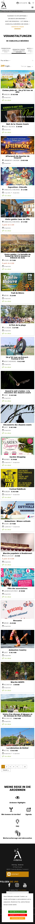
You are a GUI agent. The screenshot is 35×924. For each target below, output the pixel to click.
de (33, 2)
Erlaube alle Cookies (17, 911)
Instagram (17, 885)
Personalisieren (17, 918)
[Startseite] (3, 5)
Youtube (25, 885)
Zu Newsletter (17, 890)
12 (25, 766)
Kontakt (15, 874)
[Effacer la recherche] (32, 60)
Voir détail (7, 100)
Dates (29, 66)
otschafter (23, 3)
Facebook (9, 885)
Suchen (29, 3)
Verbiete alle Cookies (17, 915)
